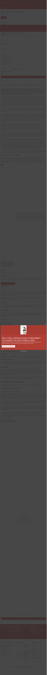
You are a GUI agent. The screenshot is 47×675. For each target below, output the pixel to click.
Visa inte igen (23, 351)
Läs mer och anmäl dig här (8, 346)
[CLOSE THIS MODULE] (45, 324)
